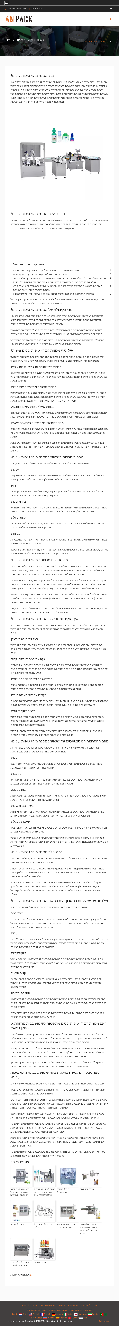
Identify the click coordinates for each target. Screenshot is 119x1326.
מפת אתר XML (105, 1321)
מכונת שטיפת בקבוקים (36, 1310)
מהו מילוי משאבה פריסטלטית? (63, 1190)
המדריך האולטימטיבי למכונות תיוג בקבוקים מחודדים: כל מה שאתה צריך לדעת (89, 1228)
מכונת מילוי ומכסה (29, 1305)
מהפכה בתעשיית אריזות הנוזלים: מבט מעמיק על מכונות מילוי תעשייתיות (19, 1192)
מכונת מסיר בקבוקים (58, 1310)
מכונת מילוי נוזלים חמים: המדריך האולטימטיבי (19, 1263)
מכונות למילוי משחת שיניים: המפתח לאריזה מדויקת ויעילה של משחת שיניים (44, 1192)
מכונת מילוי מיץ (40, 1262)
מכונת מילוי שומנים (17, 1224)
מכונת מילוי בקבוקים (89, 1305)
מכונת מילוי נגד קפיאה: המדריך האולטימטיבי (66, 1225)
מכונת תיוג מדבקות (48, 1305)
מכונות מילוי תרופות (20, 1274)
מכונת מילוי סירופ (87, 1189)
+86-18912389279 (17, 9)
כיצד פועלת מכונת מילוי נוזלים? (43, 1225)
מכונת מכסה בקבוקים (68, 1305)
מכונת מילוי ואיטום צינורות (81, 1310)
